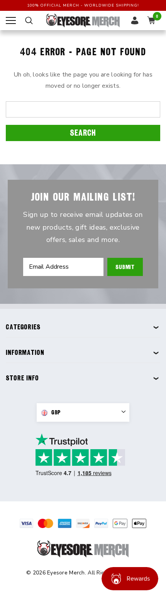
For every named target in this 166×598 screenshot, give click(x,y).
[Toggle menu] (11, 20)
